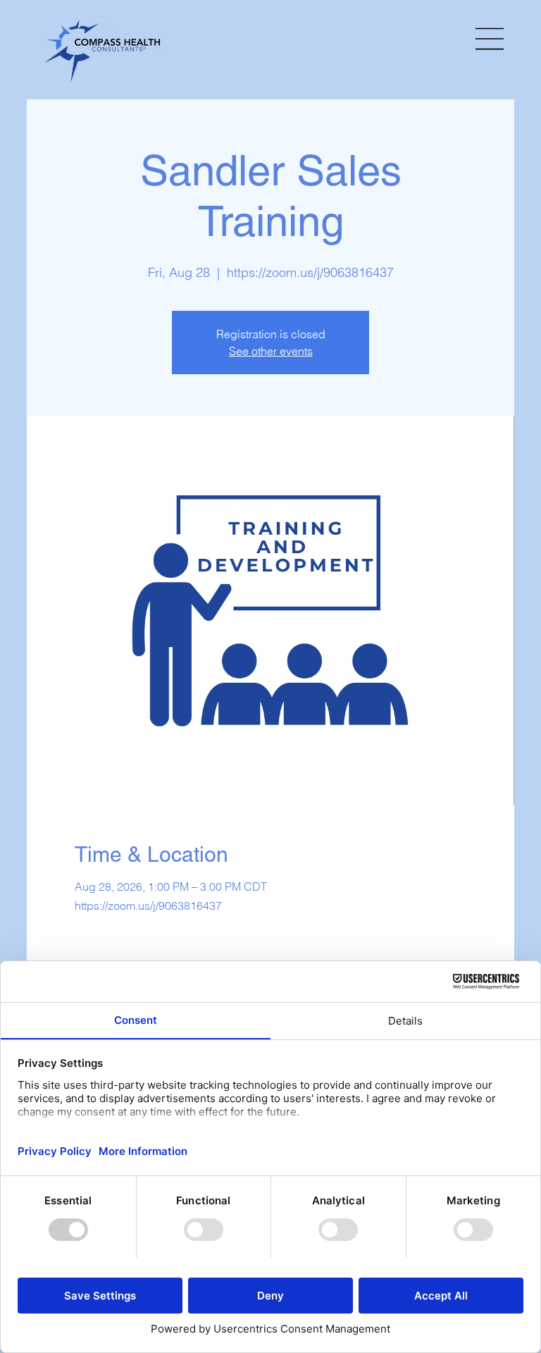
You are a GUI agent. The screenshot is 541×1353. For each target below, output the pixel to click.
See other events (271, 351)
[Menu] (490, 38)
